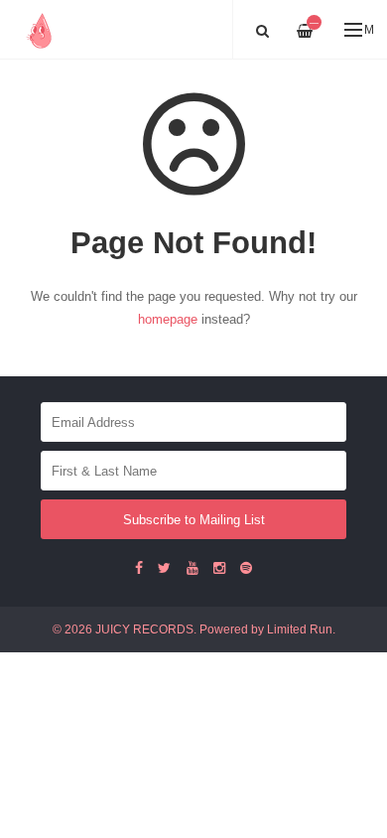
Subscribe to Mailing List (194, 519)
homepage (167, 319)
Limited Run (299, 629)
